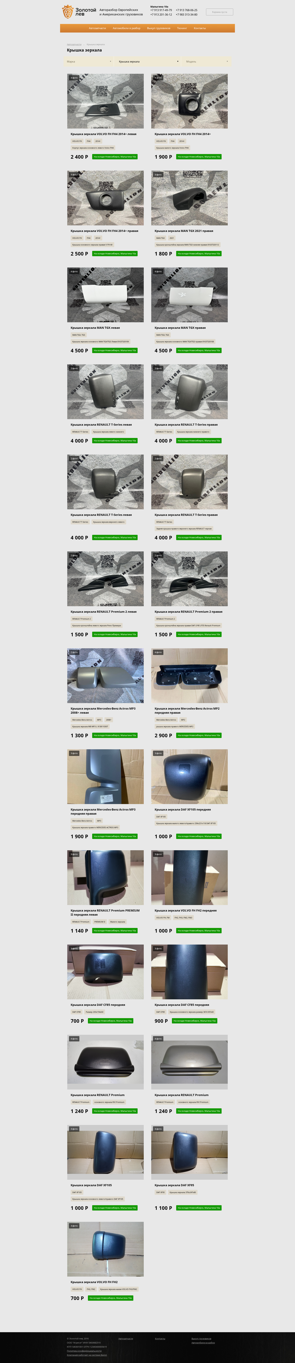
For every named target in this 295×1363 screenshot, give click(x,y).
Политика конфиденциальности (84, 1350)
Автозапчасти (74, 44)
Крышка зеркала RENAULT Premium (98, 1095)
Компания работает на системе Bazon (87, 1354)
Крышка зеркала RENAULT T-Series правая (186, 424)
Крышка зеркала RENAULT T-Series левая (101, 424)
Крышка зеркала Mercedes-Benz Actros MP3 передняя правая (103, 811)
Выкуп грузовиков (201, 1338)
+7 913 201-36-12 (161, 14)
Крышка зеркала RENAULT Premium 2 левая (104, 612)
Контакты (160, 1338)
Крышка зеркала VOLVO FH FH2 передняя (186, 910)
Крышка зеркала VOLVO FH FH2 (94, 1282)
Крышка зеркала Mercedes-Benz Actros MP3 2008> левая (103, 710)
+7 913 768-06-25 (186, 10)
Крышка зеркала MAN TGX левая (95, 328)
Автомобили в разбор (203, 1342)
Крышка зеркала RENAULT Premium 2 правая (188, 612)
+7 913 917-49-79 (161, 10)
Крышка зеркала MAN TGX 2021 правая (184, 231)
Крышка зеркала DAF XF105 (91, 1185)
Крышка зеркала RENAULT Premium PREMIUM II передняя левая (105, 912)
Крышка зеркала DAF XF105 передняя (183, 809)
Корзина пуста (219, 12)
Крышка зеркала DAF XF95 (174, 1185)
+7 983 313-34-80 (186, 14)
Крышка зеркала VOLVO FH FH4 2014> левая (103, 134)
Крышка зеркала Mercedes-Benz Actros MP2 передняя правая (187, 710)
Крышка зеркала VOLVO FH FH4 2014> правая (104, 231)
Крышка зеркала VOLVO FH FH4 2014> (183, 134)
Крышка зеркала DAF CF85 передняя (98, 1005)
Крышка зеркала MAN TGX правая (180, 328)
